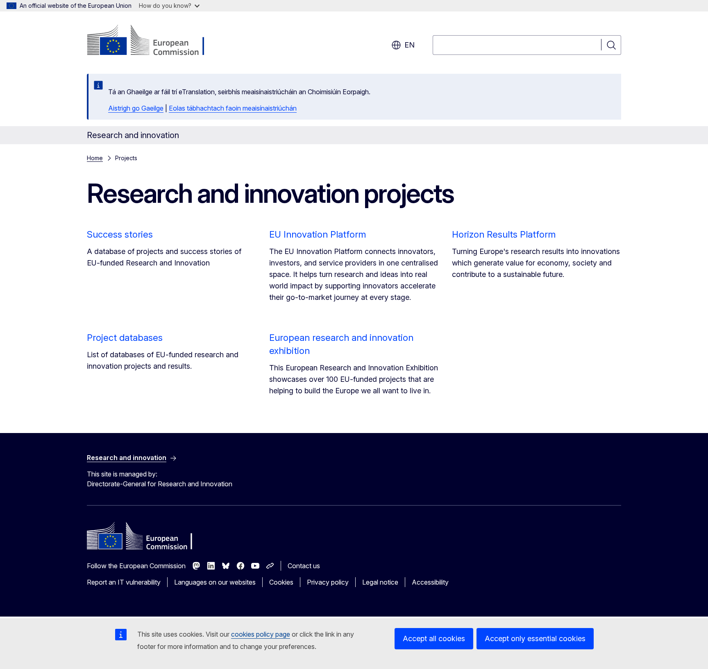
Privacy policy (328, 582)
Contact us (304, 566)
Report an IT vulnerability (124, 582)
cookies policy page (260, 634)
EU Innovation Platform (317, 234)
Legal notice (380, 582)
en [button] (409, 45)
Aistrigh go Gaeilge (135, 108)
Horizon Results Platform (504, 234)
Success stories (120, 234)
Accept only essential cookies (535, 638)
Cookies (281, 582)
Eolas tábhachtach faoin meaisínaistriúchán (233, 108)
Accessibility (430, 582)
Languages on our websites (215, 582)
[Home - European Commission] (153, 41)
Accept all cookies (434, 638)
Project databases (125, 337)
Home (95, 157)
